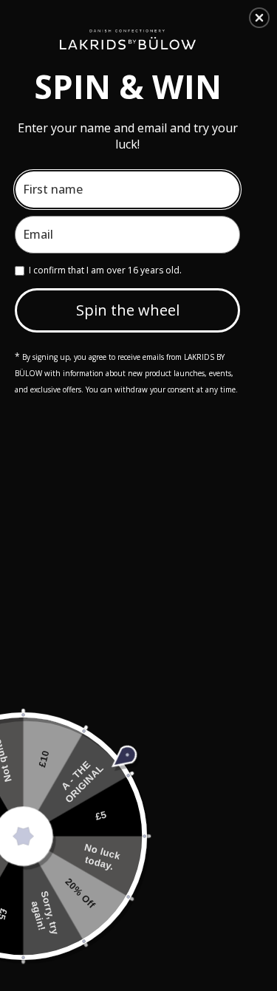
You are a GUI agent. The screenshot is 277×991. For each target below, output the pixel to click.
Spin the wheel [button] (127, 310)
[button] (259, 18)
